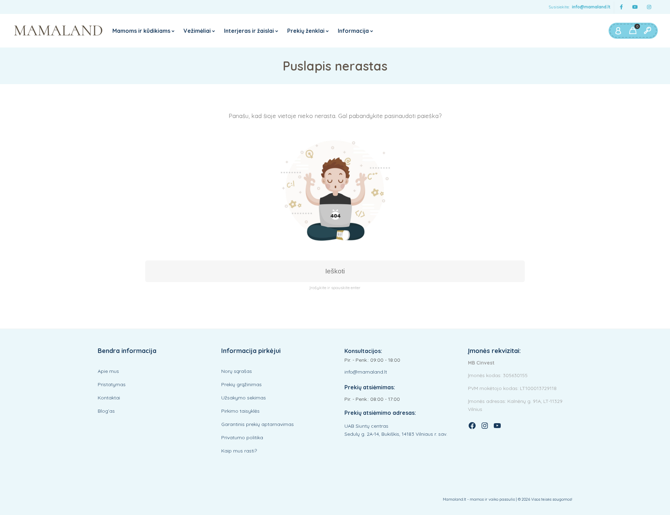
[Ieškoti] (647, 30)
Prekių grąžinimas (241, 384)
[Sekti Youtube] (635, 7)
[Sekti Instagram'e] (649, 7)
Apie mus (108, 371)
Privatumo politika (242, 437)
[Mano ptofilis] (618, 30)
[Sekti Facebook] (621, 7)
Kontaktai (109, 398)
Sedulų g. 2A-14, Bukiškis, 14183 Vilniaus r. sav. (395, 434)
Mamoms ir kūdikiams (141, 30)
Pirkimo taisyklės (240, 411)
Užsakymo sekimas (243, 398)
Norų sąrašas (236, 371)
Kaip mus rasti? (239, 451)
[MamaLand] (58, 30)
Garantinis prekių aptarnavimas (257, 424)
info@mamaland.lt (591, 6)
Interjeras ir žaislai (249, 30)
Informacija (353, 30)
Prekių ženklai (306, 30)
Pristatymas (112, 384)
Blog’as (106, 411)
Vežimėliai (197, 30)
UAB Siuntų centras (366, 426)
